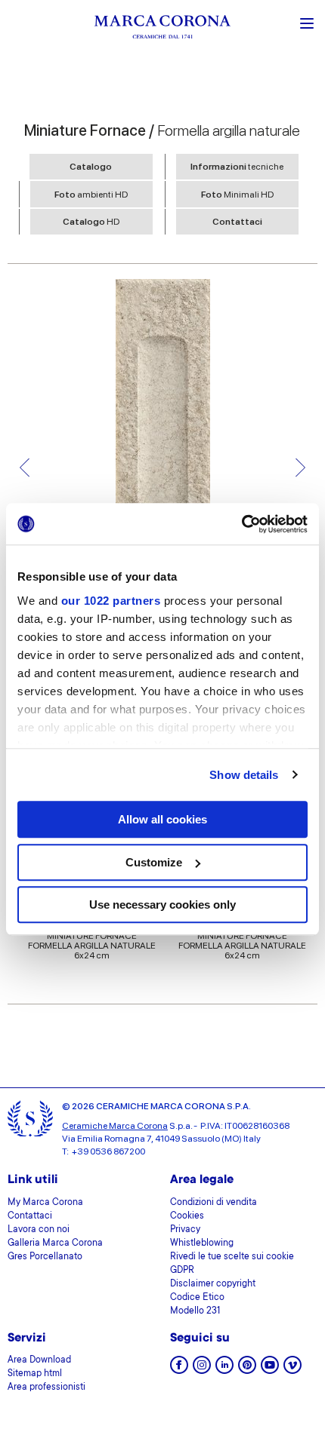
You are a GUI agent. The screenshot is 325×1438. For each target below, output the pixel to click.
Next (300, 467)
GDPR (182, 1270)
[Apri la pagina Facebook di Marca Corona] (179, 1370)
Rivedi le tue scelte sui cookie (232, 1257)
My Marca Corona (45, 1202)
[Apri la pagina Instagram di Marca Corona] (202, 1370)
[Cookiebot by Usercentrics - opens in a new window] (241, 524)
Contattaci (237, 221)
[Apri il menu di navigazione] (307, 22)
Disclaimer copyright (212, 1284)
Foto (91, 194)
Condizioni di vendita (213, 1202)
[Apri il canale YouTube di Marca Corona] (270, 1370)
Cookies (187, 1216)
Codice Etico (197, 1297)
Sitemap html (35, 1374)
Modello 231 (195, 1311)
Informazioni (236, 166)
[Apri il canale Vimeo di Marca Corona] (292, 1370)
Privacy (185, 1230)
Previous (24, 467)
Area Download (39, 1360)
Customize (153, 862)
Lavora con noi (39, 1230)
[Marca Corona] (162, 29)
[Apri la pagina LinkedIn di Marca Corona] (224, 1370)
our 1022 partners (111, 600)
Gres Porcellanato (45, 1257)
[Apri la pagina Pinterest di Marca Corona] (247, 1370)
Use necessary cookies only (162, 904)
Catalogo (91, 166)
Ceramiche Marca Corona (115, 1126)
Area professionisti (46, 1387)
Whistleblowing (202, 1243)
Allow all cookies (162, 819)
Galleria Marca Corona (55, 1243)
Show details (243, 774)
